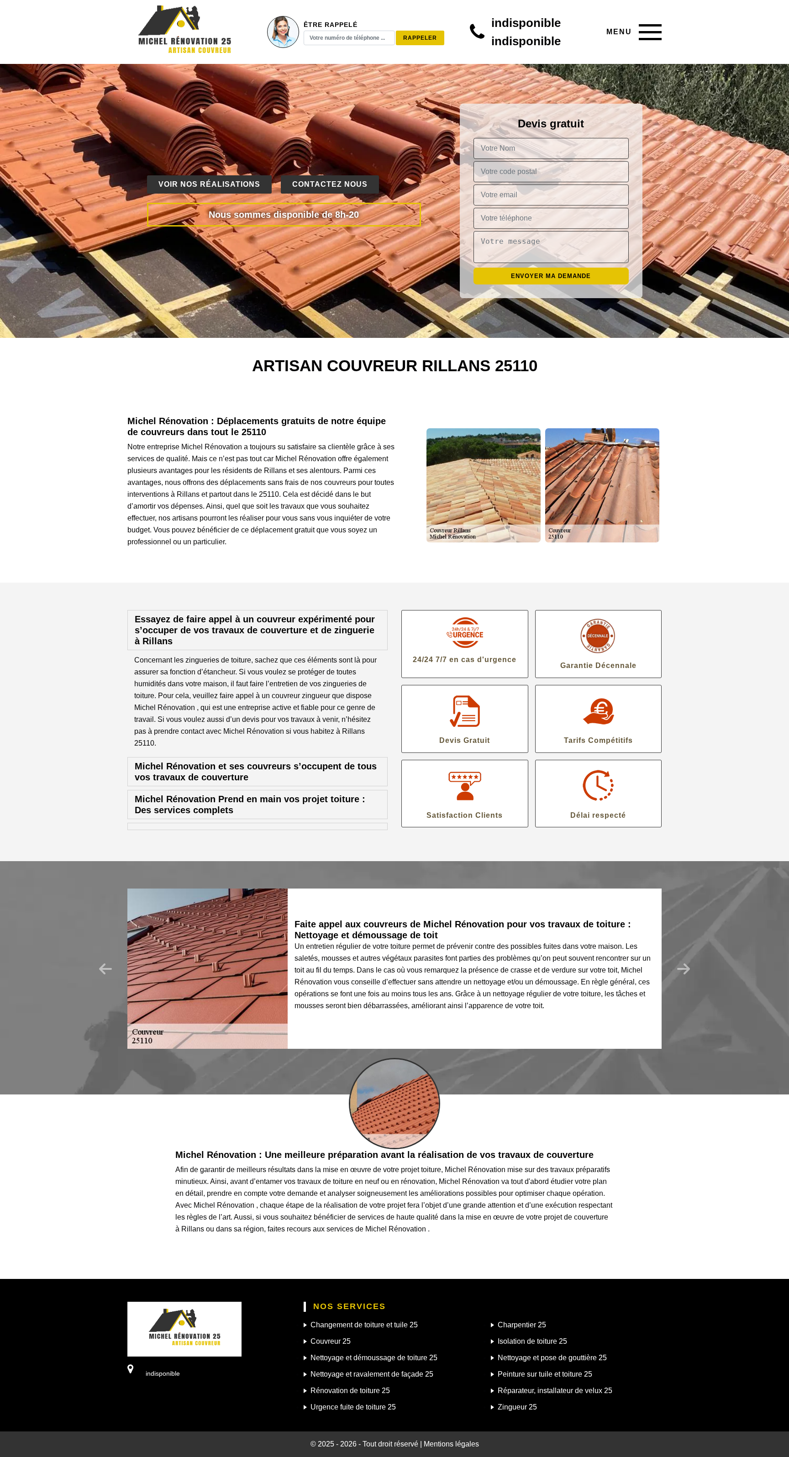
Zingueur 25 (517, 1407)
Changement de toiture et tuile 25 (364, 1325)
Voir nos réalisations (209, 184)
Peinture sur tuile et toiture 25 (545, 1374)
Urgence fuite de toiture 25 (353, 1407)
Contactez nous (330, 184)
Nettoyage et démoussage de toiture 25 (373, 1358)
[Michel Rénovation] (184, 32)
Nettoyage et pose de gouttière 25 (552, 1358)
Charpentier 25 (522, 1325)
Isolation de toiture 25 (532, 1341)
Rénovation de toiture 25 (350, 1390)
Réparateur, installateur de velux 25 (555, 1390)
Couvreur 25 (330, 1341)
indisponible (526, 23)
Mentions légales (451, 1444)
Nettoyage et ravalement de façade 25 (371, 1374)
